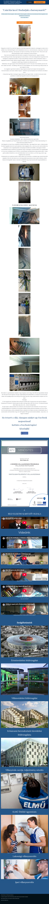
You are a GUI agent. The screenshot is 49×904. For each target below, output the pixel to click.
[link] (24, 25)
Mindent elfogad (39, 2)
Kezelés (30, 2)
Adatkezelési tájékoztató (4, 900)
